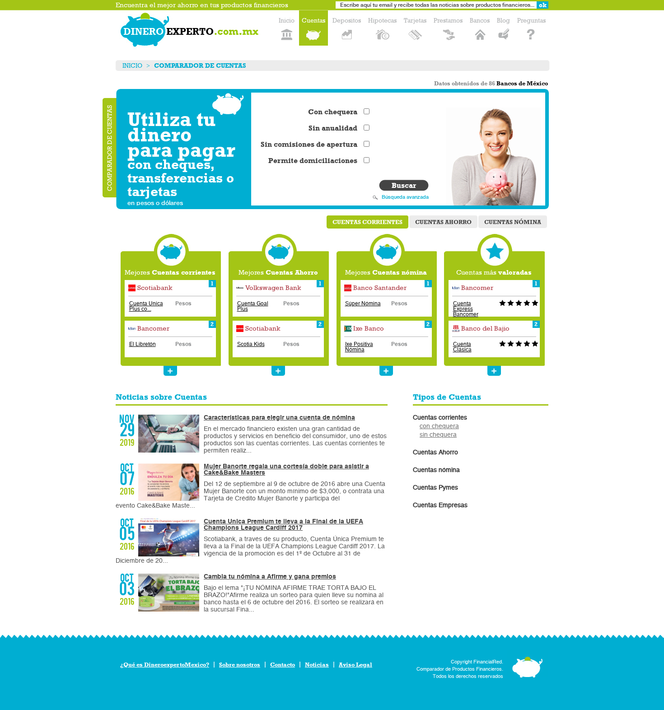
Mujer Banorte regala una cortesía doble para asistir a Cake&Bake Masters (286, 469)
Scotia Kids (251, 344)
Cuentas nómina (512, 222)
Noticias (317, 665)
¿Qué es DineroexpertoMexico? (164, 665)
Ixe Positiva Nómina (359, 346)
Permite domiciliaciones (312, 160)
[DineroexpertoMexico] (191, 31)
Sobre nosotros (239, 665)
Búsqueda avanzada (405, 197)
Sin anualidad (333, 128)
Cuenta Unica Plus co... (146, 306)
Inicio (132, 65)
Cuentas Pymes (435, 487)
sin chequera (438, 435)
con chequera (439, 426)
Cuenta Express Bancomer (465, 309)
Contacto (282, 665)
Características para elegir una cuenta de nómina (279, 417)
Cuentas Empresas (440, 505)
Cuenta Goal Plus (252, 306)
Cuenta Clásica (462, 346)
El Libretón (142, 344)
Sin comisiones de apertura (309, 144)
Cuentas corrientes (367, 222)
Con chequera (332, 112)
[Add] (170, 371)
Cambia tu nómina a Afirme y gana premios (270, 576)
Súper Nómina (363, 303)
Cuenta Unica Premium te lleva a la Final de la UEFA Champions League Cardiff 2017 (283, 525)
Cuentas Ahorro (443, 222)
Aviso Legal (355, 665)
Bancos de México (522, 83)
